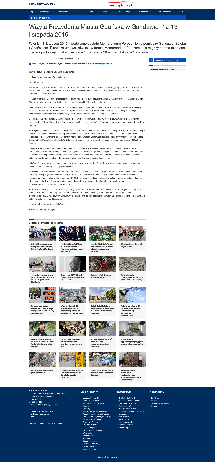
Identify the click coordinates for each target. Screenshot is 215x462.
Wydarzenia (143, 11)
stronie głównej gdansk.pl (100, 63)
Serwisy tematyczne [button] (166, 11)
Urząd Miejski (44, 11)
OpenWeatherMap (54, 423)
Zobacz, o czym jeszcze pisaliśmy (46, 222)
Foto (91, 11)
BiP (32, 416)
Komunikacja (124, 11)
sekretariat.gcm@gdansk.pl (46, 404)
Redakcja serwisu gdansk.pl (42, 411)
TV (79, 11)
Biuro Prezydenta (40, 17)
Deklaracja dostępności (40, 413)
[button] (183, 12)
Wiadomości (64, 11)
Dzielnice (106, 11)
